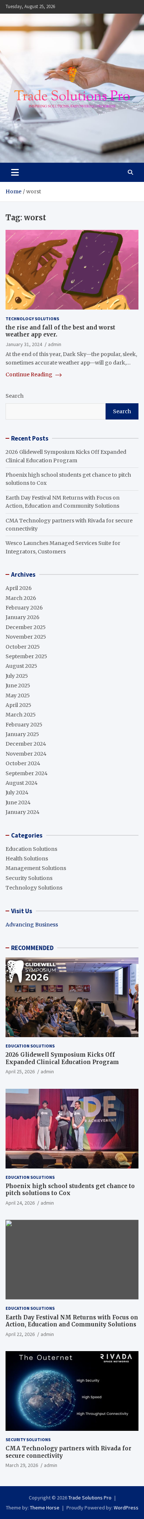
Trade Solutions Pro (90, 1497)
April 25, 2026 (20, 1071)
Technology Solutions (32, 318)
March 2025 (21, 714)
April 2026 (19, 588)
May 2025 (18, 695)
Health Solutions (27, 858)
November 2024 (26, 753)
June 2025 (18, 685)
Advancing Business (32, 924)
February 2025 (24, 724)
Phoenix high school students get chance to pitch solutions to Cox (70, 1190)
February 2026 (24, 607)
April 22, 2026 (20, 1334)
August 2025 (21, 666)
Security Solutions (29, 878)
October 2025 (23, 646)
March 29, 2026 (22, 1465)
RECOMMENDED (32, 948)
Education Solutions (31, 849)
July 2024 (17, 792)
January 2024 (23, 812)
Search (15, 396)
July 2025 (17, 676)
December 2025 (26, 627)
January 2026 (23, 617)
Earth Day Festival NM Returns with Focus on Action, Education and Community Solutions (72, 1321)
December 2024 (26, 743)
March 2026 (21, 598)
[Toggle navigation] (15, 172)
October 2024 (23, 763)
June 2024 (18, 802)
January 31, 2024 (24, 344)
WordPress (126, 1507)
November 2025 (26, 637)
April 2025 (18, 705)
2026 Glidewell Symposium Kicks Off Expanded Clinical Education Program (62, 1058)
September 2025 (26, 656)
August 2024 (22, 783)
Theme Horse (44, 1507)
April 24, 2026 (20, 1202)
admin (54, 344)
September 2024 (27, 773)
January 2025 (22, 734)
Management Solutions (36, 868)
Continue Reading (30, 374)
